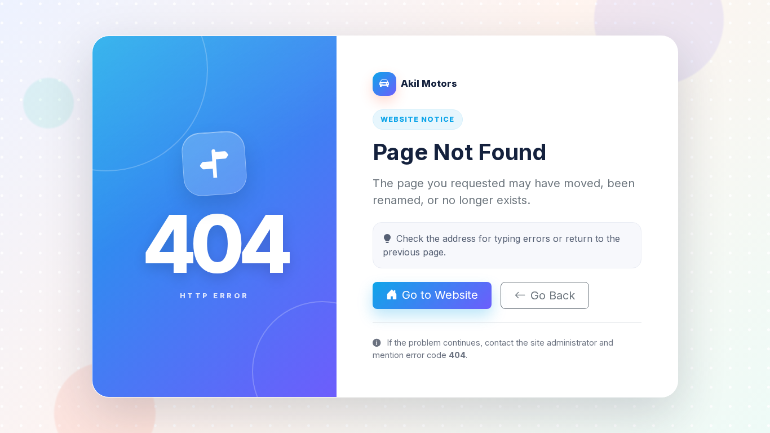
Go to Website (440, 295)
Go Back (552, 295)
